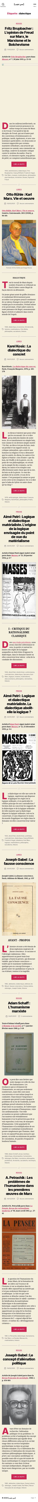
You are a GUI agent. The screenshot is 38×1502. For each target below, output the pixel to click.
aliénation (12, 984)
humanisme (27, 1156)
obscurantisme (10, 679)
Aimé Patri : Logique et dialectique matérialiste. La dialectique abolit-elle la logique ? (19, 704)
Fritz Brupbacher (18, 57)
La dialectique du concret (24, 366)
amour (20, 1154)
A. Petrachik (12, 1336)
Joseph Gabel (16, 988)
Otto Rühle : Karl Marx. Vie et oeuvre (19, 196)
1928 (6, 327)
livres (19, 189)
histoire (7, 329)
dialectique (22, 171)
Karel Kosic (15, 500)
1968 (6, 1154)
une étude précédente (22, 642)
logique (11, 676)
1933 (6, 171)
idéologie (8, 988)
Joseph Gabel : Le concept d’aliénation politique (19, 1359)
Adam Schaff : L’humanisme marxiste (19, 1007)
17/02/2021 (11, 49)
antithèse (28, 836)
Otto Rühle (6, 211)
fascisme (26, 674)
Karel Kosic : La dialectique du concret (19, 350)
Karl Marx (8, 175)
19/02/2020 (11, 1368)
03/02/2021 (11, 203)
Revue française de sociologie (15, 1378)
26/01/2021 (11, 546)
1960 (6, 1483)
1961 (6, 1336)
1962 (6, 984)
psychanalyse (9, 177)
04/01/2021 (12, 1016)
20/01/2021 (11, 869)
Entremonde (29, 327)
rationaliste (28, 679)
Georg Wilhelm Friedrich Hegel (24, 173)
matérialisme (22, 175)
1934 (6, 672)
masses (14, 175)
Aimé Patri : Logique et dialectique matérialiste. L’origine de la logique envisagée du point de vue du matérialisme (19, 529)
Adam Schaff (13, 1154)
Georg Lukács (28, 986)
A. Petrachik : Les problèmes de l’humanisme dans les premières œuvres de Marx (19, 1185)
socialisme (17, 331)
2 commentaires (26, 1016)
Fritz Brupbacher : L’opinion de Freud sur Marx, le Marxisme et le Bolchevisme (18, 36)
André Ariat (20, 672)
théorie (23, 331)
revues (19, 23)
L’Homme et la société (11, 1026)
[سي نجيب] (19, 4)
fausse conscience (16, 986)
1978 (6, 497)
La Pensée (15, 1338)
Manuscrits (23, 1338)
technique (31, 1160)
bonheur (26, 1154)
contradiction (9, 674)
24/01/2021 (11, 717)
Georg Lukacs (29, 1483)
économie (20, 327)
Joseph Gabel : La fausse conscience (19, 861)
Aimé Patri (12, 672)
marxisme (22, 1158)
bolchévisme (13, 171)
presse (19, 512)
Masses (5, 59)
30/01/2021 (11, 359)
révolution (18, 177)
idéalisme (19, 840)
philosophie (32, 175)
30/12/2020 (11, 1199)
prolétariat (8, 1160)
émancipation (18, 1156)
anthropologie (13, 497)
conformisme (29, 672)
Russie (25, 177)
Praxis (30, 500)
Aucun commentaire (26, 49)
